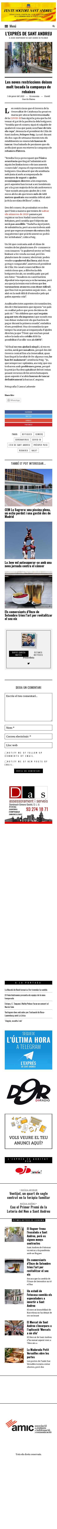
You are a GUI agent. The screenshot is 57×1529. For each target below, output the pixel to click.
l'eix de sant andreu (19, 445)
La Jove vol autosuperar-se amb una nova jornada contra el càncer (28, 564)
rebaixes (23, 450)
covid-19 (36, 439)
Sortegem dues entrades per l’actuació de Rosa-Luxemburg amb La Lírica (25, 1013)
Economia (34, 96)
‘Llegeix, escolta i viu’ (13, 1020)
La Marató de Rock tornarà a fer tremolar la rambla (26, 989)
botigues (27, 434)
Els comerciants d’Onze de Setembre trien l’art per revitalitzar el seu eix (28, 615)
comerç (39, 434)
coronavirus (22, 439)
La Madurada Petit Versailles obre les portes (38, 1353)
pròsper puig (41, 445)
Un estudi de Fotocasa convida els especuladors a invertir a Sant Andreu (39, 1298)
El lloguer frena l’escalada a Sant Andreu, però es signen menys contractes (37, 1236)
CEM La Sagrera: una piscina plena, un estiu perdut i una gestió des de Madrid (28, 513)
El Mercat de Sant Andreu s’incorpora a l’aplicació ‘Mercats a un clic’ (39, 1327)
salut (34, 450)
